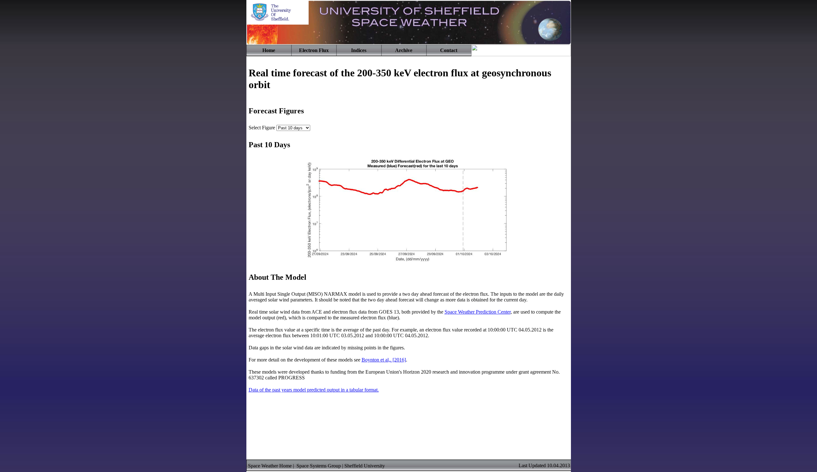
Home (268, 50)
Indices (358, 50)
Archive (403, 50)
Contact (448, 50)
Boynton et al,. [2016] (384, 359)
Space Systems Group (318, 465)
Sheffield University (364, 465)
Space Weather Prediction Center (478, 312)
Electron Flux (314, 50)
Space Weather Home (270, 465)
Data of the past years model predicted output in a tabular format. (314, 389)
